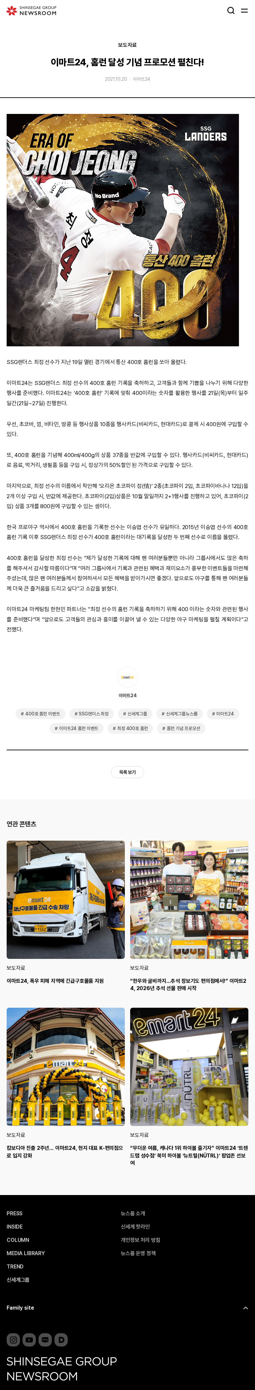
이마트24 (141, 79)
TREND (15, 1266)
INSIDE (15, 1227)
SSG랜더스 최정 (94, 713)
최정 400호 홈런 (132, 728)
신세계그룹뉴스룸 (182, 713)
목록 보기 (127, 772)
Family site (20, 1308)
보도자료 (127, 45)
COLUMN (18, 1240)
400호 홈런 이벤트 (42, 713)
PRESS (15, 1213)
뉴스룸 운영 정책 (138, 1253)
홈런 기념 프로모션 (183, 728)
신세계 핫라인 (135, 1227)
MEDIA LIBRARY (26, 1253)
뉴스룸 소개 (133, 1213)
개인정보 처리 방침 (140, 1240)
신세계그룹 (137, 713)
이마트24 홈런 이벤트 (78, 728)
